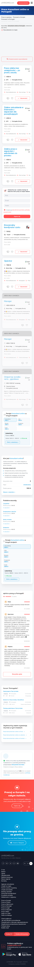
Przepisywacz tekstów (9, 511)
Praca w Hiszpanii (6, 909)
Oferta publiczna (6, 918)
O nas (3, 869)
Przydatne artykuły (7, 895)
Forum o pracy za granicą (9, 888)
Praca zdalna (5, 911)
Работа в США (5, 913)
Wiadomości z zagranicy (8, 897)
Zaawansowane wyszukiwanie (17, 59)
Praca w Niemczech (7, 904)
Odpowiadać (23, 98)
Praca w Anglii (5, 908)
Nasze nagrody (5, 879)
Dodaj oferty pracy (22, 934)
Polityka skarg (5, 926)
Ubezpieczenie (5, 875)
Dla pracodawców (23, 3)
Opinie (3, 873)
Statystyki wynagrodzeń (8, 893)
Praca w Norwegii (6, 906)
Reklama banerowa (7, 877)
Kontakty (4, 881)
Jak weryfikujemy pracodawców (10, 920)
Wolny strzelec (7, 519)
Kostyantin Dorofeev (18, 764)
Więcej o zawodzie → (9, 492)
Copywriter (6, 503)
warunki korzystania (18, 210)
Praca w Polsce (5, 902)
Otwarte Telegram (18, 842)
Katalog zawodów (6, 891)
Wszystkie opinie (17, 674)
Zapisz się (17, 216)
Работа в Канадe (6, 915)
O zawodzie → (6, 507)
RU (25, 863)
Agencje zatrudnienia (7, 884)
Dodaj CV (9, 934)
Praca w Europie (6, 900)
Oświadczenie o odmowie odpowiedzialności (14, 922)
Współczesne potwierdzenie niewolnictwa (13, 924)
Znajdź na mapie (6, 886)
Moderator (6, 527)
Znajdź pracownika (7, 889)
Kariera (3, 871)
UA (28, 863)
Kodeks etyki (5, 928)
